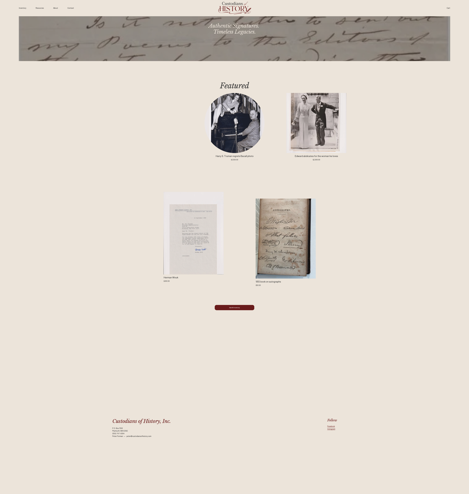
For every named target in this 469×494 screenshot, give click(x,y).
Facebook (331, 426)
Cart (448, 8)
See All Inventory (234, 307)
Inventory (22, 8)
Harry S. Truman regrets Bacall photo (235, 156)
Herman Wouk (171, 277)
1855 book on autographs (268, 281)
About (55, 8)
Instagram (331, 429)
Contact (70, 8)
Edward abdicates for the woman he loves (316, 156)
